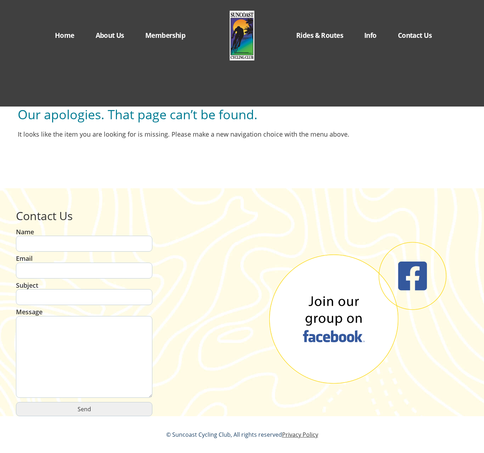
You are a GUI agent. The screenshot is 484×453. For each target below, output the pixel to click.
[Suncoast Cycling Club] (242, 36)
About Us (110, 35)
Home (64, 35)
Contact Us (415, 35)
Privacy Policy (300, 434)
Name (25, 232)
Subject (27, 285)
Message (29, 312)
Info (370, 35)
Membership (165, 35)
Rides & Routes (319, 35)
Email (24, 258)
